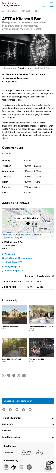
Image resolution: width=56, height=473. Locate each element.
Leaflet (8, 235)
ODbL (21, 238)
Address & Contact (44, 68)
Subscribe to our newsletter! (18, 401)
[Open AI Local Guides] (48, 465)
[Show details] (52, 462)
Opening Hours (25, 68)
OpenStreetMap (10, 238)
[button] (28, 223)
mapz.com (26, 235)
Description (10, 68)
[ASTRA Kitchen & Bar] (28, 50)
